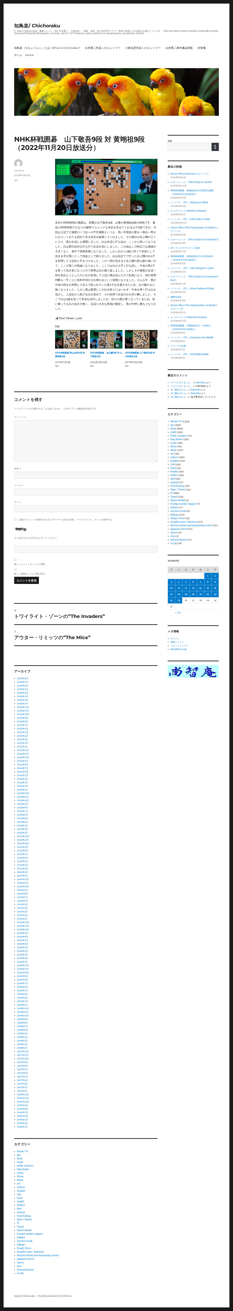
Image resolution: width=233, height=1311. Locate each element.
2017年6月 (22, 1073)
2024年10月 (23, 757)
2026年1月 (22, 703)
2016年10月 (23, 1101)
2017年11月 (22, 1055)
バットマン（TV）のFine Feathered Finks (192, 288)
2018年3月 (22, 1040)
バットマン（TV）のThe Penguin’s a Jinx (192, 268)
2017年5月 (22, 1076)
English (21, 1190)
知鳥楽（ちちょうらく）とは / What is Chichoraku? (47, 48)
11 (179, 588)
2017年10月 (23, 1058)
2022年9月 (22, 847)
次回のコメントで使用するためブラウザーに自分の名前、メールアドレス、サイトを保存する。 (66, 519)
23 (215, 594)
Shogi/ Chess (24, 1248)
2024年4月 (22, 778)
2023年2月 (22, 829)
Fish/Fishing (24, 1216)
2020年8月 (22, 936)
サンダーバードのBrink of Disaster (188, 210)
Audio (20, 1162)
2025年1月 (22, 746)
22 (207, 594)
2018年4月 (22, 1037)
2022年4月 (22, 865)
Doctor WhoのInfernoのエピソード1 (189, 173)
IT (18, 1223)
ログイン (174, 638)
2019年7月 (22, 983)
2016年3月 (22, 1126)
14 (200, 588)
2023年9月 (22, 804)
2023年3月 (22, 825)
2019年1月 (22, 1004)
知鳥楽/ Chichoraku (37, 26)
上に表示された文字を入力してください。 (37, 537)
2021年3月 (22, 911)
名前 (17, 468)
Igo (16, 180)
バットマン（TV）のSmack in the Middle (191, 337)
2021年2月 (22, 915)
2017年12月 (23, 1051)
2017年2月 (22, 1087)
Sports (20, 1262)
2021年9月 (22, 890)
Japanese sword (25, 1259)
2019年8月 (22, 979)
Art (18, 1183)
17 (171, 594)
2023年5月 (22, 818)
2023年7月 (22, 811)
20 (193, 594)
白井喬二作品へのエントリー (102, 48)
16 (215, 588)
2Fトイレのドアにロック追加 (185, 247)
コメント (20, 417)
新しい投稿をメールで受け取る (29, 573)
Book (20, 1158)
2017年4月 (22, 1080)
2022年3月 (22, 868)
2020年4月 (22, 951)
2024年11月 (23, 753)
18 (179, 594)
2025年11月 (23, 710)
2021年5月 (22, 904)
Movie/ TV (22, 1151)
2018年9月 (22, 1019)
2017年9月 (22, 1062)
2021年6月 (22, 900)
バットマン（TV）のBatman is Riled (189, 202)
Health (20, 1201)
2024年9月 (22, 761)
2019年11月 (23, 969)
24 (171, 600)
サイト (17, 502)
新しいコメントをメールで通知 (29, 564)
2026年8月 (22, 678)
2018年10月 (23, 1015)
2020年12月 (23, 922)
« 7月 (178, 612)
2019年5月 (22, 990)
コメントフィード (179, 645)
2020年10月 (23, 929)
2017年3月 (22, 1083)
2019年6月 (22, 986)
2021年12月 (23, 879)
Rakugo (21, 1244)
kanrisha (19, 170)
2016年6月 (22, 1116)
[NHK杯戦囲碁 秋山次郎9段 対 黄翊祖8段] (71, 339)
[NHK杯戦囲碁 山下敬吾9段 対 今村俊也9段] (141, 339)
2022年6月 (22, 857)
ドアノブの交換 (178, 345)
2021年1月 (22, 918)
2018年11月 (22, 1012)
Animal (21, 1212)
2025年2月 (22, 743)
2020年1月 (22, 961)
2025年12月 (23, 707)
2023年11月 (23, 796)
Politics (21, 1205)
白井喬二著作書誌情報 (179, 48)
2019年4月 (22, 994)
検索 (170, 141)
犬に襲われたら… (179, 389)
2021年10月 (23, 886)
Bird (19, 1208)
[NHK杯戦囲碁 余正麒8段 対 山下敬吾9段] (106, 339)
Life (19, 1194)
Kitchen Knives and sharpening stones (38, 1255)
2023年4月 (22, 821)
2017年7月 (22, 1069)
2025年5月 (22, 732)
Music (20, 1180)
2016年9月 (22, 1105)
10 (171, 588)
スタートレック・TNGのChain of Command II (194, 239)
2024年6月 (22, 771)
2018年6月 (22, 1030)
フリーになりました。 (181, 382)
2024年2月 (22, 786)
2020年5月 (22, 947)
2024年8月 (22, 764)
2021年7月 (22, 897)
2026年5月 (22, 689)
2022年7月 (22, 854)
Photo (20, 1176)
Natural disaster (25, 1269)
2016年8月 (22, 1108)
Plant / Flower (24, 1219)
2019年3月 (22, 997)
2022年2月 (22, 872)
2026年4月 (22, 692)
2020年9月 (22, 933)
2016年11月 (23, 1098)
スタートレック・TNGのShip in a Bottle (191, 182)
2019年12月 (23, 965)
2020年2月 (22, 958)
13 (193, 588)
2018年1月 (22, 1047)
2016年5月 (22, 1119)
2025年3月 (22, 739)
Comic (20, 1172)
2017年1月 (22, 1090)
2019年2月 (22, 1001)
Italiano (21, 1237)
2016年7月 (22, 1112)
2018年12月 (23, 1008)
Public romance (25, 1165)
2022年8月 (22, 850)
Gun (19, 1266)
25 (178, 600)
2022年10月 (23, 843)
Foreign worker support (30, 1233)
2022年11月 (23, 839)
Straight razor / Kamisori (30, 1251)
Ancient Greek (24, 1241)
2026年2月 (22, 700)
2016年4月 (22, 1123)
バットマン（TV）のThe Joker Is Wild (190, 219)
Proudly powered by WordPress (55, 1296)
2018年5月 (22, 1033)
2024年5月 (22, 775)
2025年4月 (22, 735)
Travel (20, 1226)
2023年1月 (22, 832)
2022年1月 (22, 875)
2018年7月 (22, 1026)
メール (18, 485)
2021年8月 (22, 893)
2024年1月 (22, 789)
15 (208, 588)
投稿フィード (177, 642)
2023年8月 (22, 807)
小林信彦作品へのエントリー (143, 48)
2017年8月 (22, 1065)
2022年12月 (23, 836)
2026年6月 (22, 685)
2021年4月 (22, 908)
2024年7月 (22, 768)
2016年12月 (23, 1094)
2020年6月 (22, 943)
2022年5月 (22, 861)
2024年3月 (22, 782)
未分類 (20, 1273)
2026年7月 (22, 682)
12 (186, 588)
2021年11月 (22, 882)
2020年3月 (22, 954)
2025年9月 (22, 717)
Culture (21, 1187)
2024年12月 (23, 750)
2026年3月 (22, 696)
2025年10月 (23, 714)
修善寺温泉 (175, 296)
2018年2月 (22, 1044)
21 (200, 594)
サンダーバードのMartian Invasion (188, 317)
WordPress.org (178, 649)
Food (19, 1198)
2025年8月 (22, 721)
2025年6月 (22, 728)
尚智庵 (202, 48)
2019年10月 (23, 972)
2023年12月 (23, 793)
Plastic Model (24, 1230)
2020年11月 (23, 925)
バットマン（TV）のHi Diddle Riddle (189, 354)
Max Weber (23, 1169)
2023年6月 (22, 814)
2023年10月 (23, 800)
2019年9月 (22, 976)
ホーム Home (24, 55)
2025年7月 (22, 725)
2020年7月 (22, 940)
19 (186, 594)
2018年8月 (22, 1022)
